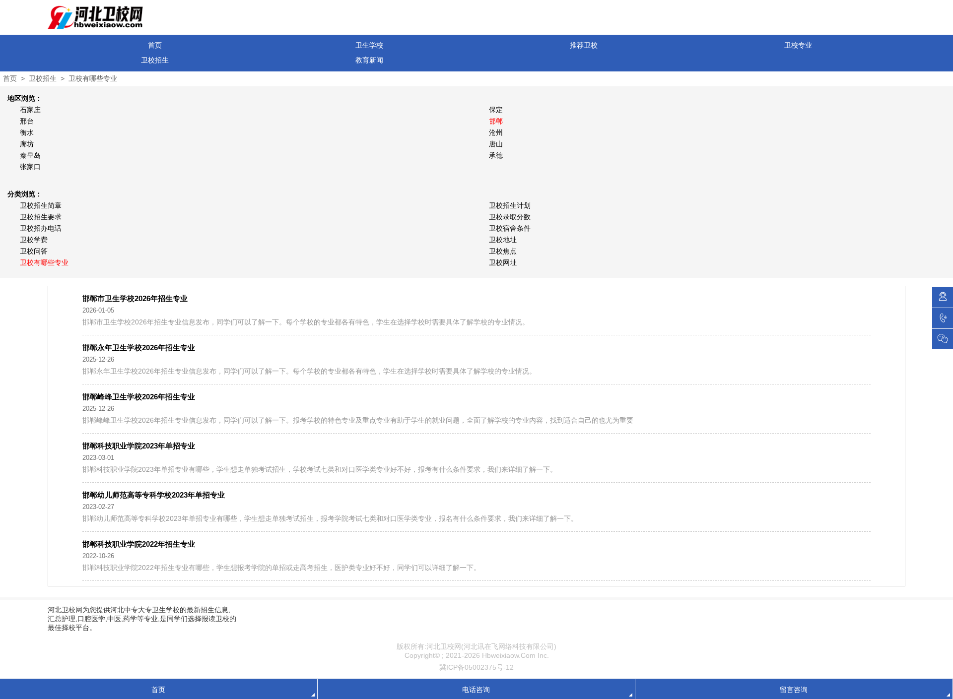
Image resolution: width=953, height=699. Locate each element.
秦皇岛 (30, 155)
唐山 (496, 144)
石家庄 (30, 110)
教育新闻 (369, 60)
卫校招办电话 (41, 228)
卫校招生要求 (41, 217)
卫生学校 (369, 45)
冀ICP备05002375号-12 (476, 667)
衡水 (27, 132)
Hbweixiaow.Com (509, 655)
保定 (496, 110)
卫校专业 (798, 45)
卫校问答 (34, 251)
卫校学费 (34, 240)
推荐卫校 (584, 45)
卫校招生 (155, 60)
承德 (496, 155)
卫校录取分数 (510, 217)
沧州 (496, 132)
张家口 (30, 167)
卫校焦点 (503, 251)
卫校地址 (503, 240)
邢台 (27, 121)
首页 (155, 45)
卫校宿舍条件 (510, 228)
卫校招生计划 (510, 205)
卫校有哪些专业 (92, 78)
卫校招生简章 (41, 205)
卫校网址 (503, 262)
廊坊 (27, 144)
